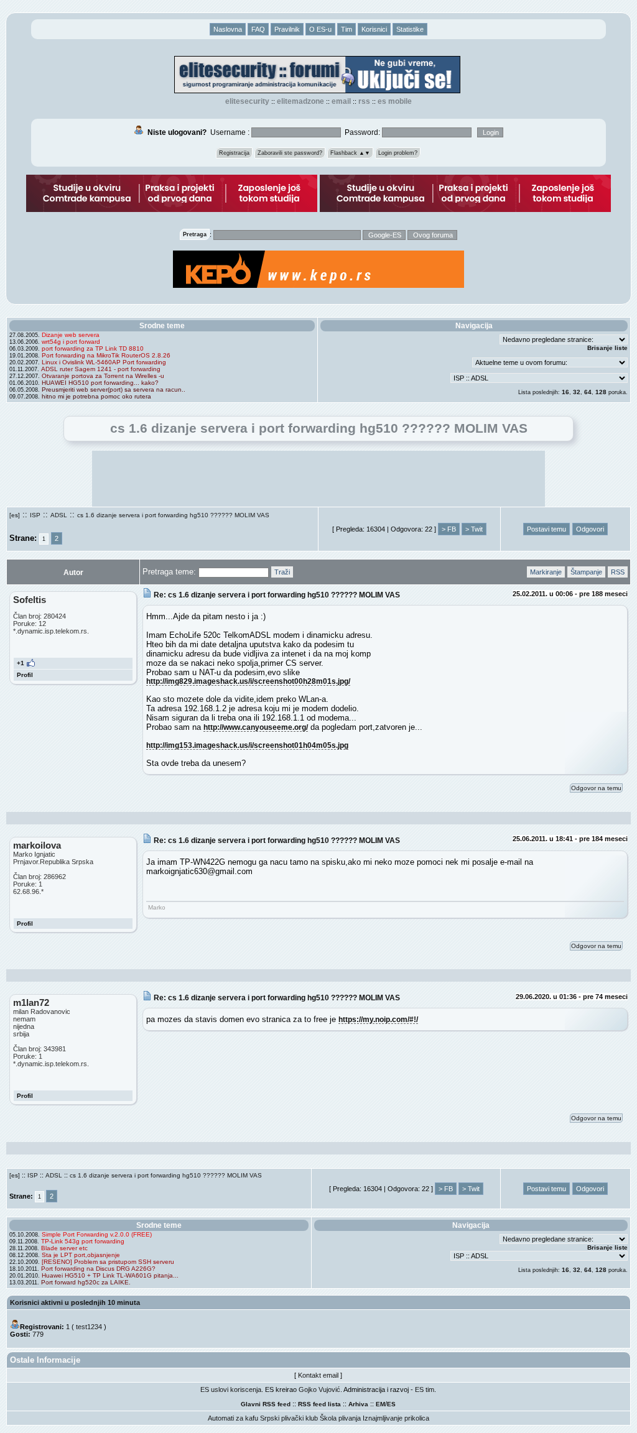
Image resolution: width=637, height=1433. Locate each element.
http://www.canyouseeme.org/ (255, 727)
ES (391, 1404)
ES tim (424, 1389)
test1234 (89, 1326)
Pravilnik (287, 29)
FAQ (258, 29)
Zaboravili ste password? (290, 153)
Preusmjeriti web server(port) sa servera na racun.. (113, 389)
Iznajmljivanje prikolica (396, 1418)
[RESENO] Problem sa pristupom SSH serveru (108, 1261)
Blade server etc (64, 1248)
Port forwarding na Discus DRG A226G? (98, 1268)
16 (565, 392)
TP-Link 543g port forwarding (82, 1241)
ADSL (58, 515)
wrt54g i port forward (71, 341)
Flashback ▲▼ (350, 153)
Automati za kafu (233, 1418)
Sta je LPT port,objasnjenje (81, 1254)
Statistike (410, 29)
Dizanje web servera (71, 334)
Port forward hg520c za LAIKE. (86, 1282)
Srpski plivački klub (289, 1418)
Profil (25, 674)
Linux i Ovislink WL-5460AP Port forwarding (104, 362)
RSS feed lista (319, 1404)
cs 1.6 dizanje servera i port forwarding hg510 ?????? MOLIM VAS (173, 515)
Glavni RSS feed (266, 1404)
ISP (35, 515)
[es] (14, 515)
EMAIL (341, 101)
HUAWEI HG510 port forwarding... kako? (100, 382)
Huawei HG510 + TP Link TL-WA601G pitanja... (110, 1275)
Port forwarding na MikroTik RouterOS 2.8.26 (106, 355)
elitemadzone (300, 101)
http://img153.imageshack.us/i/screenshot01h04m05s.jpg (247, 745)
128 (601, 392)
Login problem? (397, 153)
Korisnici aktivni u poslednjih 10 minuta (75, 1302)
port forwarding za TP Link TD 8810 (93, 348)
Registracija (234, 153)
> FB (449, 529)
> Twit (474, 529)
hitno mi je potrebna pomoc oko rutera (96, 396)
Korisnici (374, 29)
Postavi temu (546, 529)
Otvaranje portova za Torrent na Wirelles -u (103, 375)
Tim (346, 29)
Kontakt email (318, 1375)
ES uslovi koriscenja (230, 1389)
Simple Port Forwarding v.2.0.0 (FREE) (97, 1234)
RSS (364, 101)
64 (588, 392)
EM (380, 1404)
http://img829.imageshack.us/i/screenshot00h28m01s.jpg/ (248, 681)
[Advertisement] (318, 479)
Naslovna (227, 29)
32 (576, 392)
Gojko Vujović (319, 1389)
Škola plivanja (340, 1418)
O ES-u (320, 29)
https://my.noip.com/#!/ (378, 1019)
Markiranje (546, 572)
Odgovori (590, 529)
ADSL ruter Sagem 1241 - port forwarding (100, 369)
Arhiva (358, 1404)
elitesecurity (247, 101)
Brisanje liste (607, 347)
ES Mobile (395, 101)
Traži (282, 572)
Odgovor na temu (596, 788)
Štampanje (586, 572)
